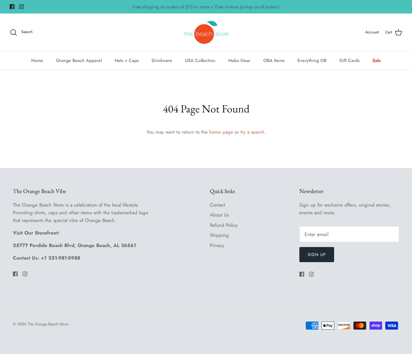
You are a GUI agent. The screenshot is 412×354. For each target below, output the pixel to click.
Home (37, 60)
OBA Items (274, 60)
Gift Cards (349, 60)
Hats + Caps (127, 60)
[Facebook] (12, 6)
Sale (376, 60)
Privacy (217, 245)
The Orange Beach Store (49, 324)
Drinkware (162, 60)
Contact (217, 204)
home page (221, 132)
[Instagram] (21, 6)
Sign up (317, 255)
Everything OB (311, 60)
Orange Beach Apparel (79, 60)
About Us (219, 214)
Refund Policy (224, 225)
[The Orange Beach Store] (206, 32)
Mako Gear (239, 60)
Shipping (219, 235)
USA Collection (200, 60)
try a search (252, 132)
